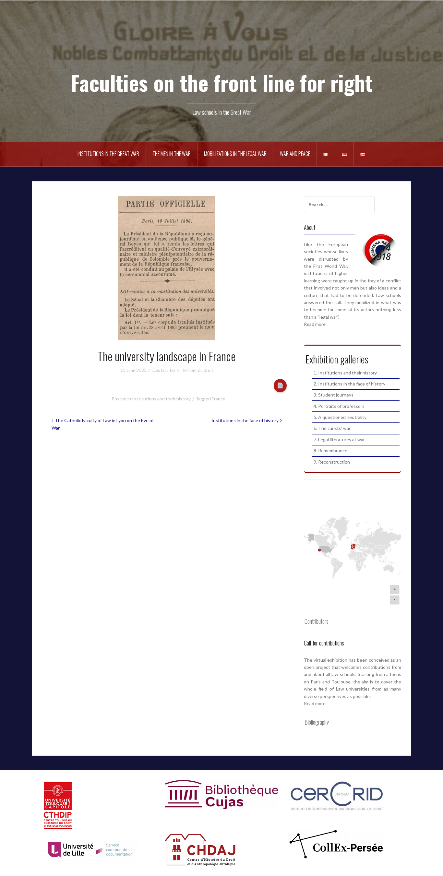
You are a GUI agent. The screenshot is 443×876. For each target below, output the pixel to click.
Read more (315, 324)
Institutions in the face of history (245, 420)
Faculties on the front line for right (221, 82)
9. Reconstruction (332, 462)
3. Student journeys (333, 394)
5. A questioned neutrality (340, 417)
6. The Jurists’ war (332, 428)
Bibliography (317, 722)
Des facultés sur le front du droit (182, 370)
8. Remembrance (330, 450)
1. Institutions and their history (345, 372)
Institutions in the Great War (108, 154)
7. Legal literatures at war (339, 439)
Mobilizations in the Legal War (235, 154)
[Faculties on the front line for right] (221, 45)
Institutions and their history (161, 398)
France (218, 398)
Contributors (317, 621)
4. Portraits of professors (339, 406)
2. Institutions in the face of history (349, 383)
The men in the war (171, 154)
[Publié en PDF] (280, 385)
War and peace (295, 154)
